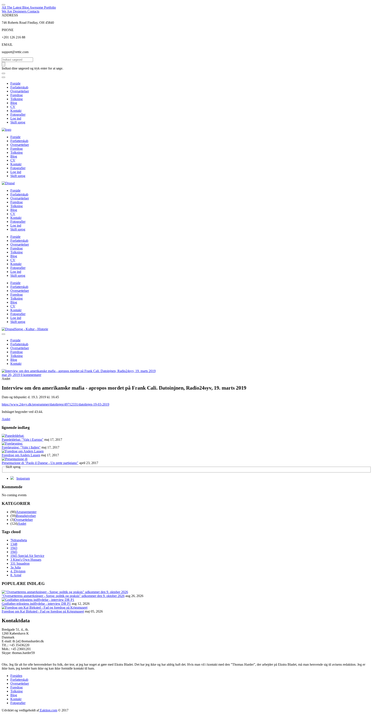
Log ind (15, 118)
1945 (13, 552)
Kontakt (15, 110)
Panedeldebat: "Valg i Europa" (22, 439)
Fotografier (17, 114)
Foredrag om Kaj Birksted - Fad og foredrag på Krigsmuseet (43, 611)
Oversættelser (19, 91)
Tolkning (16, 99)
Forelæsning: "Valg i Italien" (21, 447)
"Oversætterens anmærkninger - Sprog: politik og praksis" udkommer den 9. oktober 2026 (63, 596)
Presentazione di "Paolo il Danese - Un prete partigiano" (40, 463)
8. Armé (15, 575)
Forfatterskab (19, 87)
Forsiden (16, 676)
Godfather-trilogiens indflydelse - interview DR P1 (36, 603)
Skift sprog (17, 122)
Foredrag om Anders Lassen (21, 455)
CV (12, 107)
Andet (6, 419)
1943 (13, 548)
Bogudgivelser (26, 516)
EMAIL (7, 44)
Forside (15, 83)
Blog (13, 103)
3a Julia (15, 567)
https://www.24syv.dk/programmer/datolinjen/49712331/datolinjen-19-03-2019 (55, 404)
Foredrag (16, 95)
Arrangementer (26, 512)
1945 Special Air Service (27, 556)
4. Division (17, 571)
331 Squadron (20, 563)
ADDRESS (10, 15)
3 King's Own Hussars (25, 559)
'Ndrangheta (18, 540)
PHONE (8, 30)
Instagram (23, 478)
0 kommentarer (31, 375)
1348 (13, 544)
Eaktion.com (48, 710)
